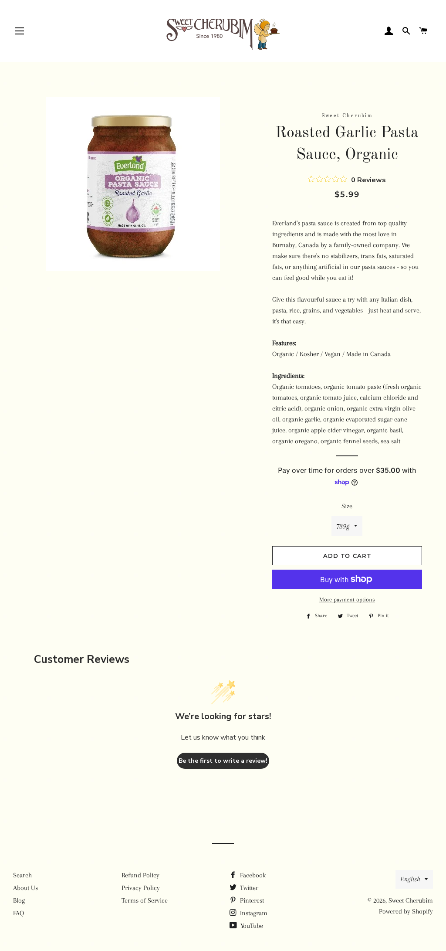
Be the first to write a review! (223, 761)
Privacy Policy (141, 888)
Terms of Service (145, 900)
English (410, 879)
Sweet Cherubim (411, 900)
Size (346, 506)
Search (22, 875)
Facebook (252, 875)
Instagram (252, 913)
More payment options (347, 599)
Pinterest (251, 900)
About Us (25, 888)
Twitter (248, 888)
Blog (19, 900)
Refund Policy (140, 875)
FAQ (18, 913)
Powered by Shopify (406, 911)
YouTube (251, 926)
